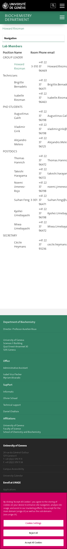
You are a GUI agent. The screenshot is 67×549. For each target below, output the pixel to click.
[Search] (53, 5)
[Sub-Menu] (62, 18)
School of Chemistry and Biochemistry (22, 431)
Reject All (33, 533)
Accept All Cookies (33, 542)
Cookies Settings (33, 523)
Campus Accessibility (13, 468)
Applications (9, 489)
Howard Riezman (13, 28)
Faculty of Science (12, 428)
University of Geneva (13, 425)
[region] (33, 520)
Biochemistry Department (18, 18)
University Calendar (13, 475)
